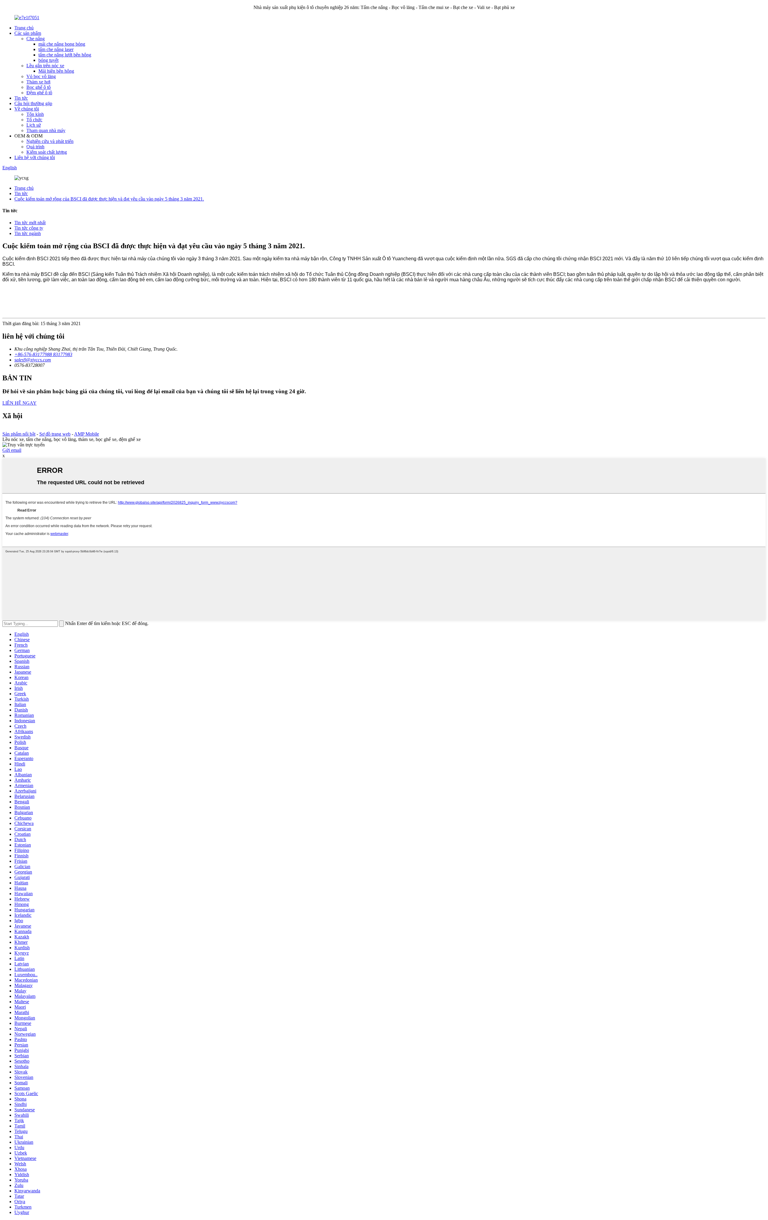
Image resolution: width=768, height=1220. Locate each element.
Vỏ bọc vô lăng (41, 76)
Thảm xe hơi (38, 81)
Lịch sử (33, 125)
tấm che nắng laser (56, 49)
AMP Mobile (86, 433)
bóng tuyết (48, 60)
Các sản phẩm (27, 33)
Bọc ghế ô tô (38, 87)
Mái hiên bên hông (56, 71)
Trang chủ (24, 27)
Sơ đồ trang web (54, 433)
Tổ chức (34, 119)
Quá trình (35, 146)
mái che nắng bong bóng (61, 44)
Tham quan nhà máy (45, 130)
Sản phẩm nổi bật (18, 433)
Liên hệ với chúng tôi (34, 157)
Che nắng (35, 38)
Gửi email (11, 450)
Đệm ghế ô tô (39, 92)
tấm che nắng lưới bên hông (64, 54)
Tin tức (21, 98)
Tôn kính (35, 114)
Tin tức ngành (27, 233)
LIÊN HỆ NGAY (19, 403)
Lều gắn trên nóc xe (45, 65)
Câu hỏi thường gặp (33, 103)
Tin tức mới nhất (30, 222)
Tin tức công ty (28, 228)
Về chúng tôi (26, 108)
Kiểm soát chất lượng (46, 152)
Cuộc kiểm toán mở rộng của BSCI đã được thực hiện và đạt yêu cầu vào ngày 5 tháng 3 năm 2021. (109, 198)
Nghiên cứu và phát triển (50, 141)
